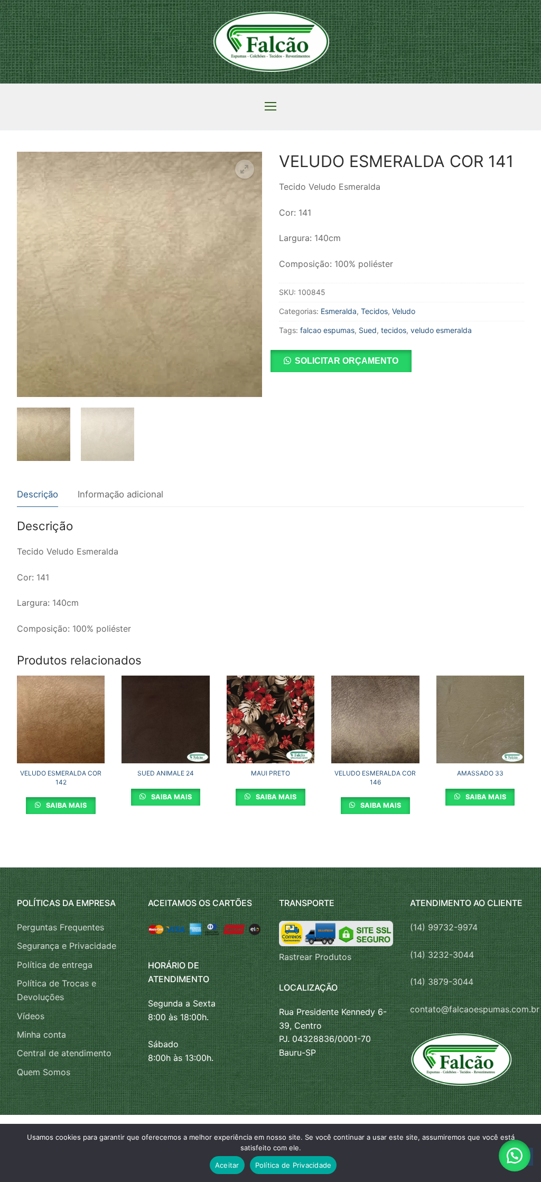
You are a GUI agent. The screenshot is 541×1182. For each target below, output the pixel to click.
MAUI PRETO (270, 773)
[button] (244, 169)
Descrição (37, 494)
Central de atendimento (64, 1053)
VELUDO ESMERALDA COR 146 (375, 777)
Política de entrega (54, 964)
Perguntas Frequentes (60, 927)
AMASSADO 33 (480, 773)
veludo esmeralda (441, 330)
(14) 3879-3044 (441, 981)
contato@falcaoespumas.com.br (474, 1009)
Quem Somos (43, 1072)
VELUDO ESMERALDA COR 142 (60, 777)
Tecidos (374, 311)
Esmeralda (339, 311)
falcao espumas (327, 330)
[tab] (37, 495)
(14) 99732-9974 (444, 927)
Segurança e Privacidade (66, 945)
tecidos (393, 330)
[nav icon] (270, 107)
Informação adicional (120, 494)
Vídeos (30, 1016)
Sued (368, 330)
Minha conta (41, 1034)
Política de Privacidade (293, 1165)
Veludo (403, 311)
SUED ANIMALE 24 (165, 773)
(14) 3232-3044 (442, 954)
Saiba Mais (65, 805)
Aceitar (227, 1165)
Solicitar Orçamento (346, 360)
